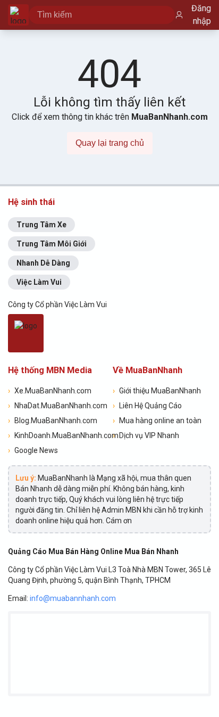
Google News (33, 450)
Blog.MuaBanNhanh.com (52, 420)
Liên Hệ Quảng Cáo (147, 405)
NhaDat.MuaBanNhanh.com (57, 405)
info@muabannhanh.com (73, 598)
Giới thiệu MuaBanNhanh (157, 390)
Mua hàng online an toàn (157, 420)
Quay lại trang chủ (109, 142)
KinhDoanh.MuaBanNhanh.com (57, 435)
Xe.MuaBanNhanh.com (49, 390)
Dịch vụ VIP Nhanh (146, 435)
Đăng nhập (201, 14)
